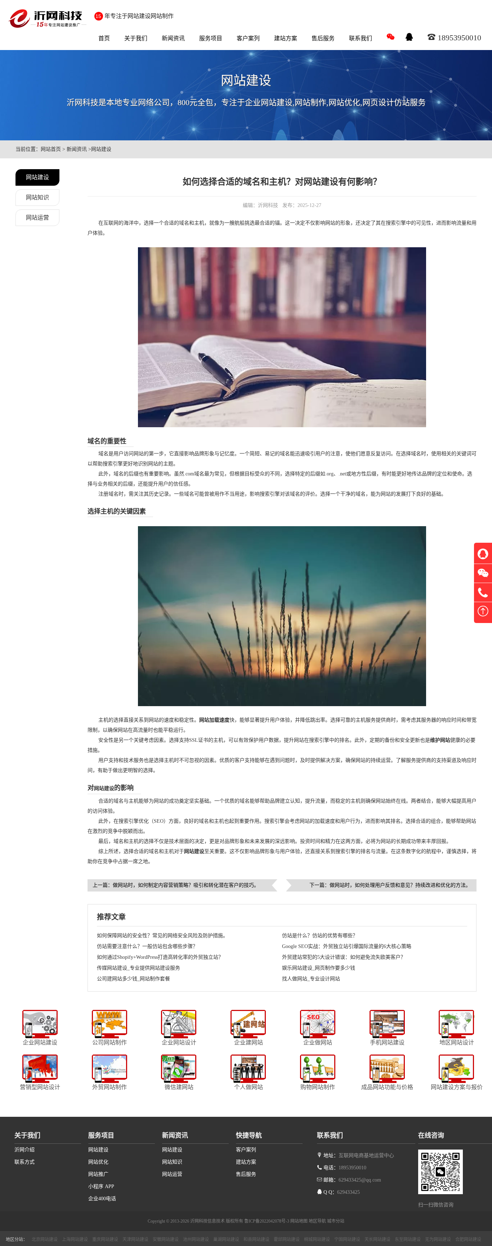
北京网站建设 (45, 1239)
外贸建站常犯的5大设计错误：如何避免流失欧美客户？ (344, 957)
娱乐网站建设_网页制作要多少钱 (318, 968)
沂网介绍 (24, 1149)
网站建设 (101, 149)
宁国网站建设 (347, 1239)
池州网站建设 (196, 1239)
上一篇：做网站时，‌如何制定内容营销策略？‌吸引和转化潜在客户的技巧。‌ (176, 885)
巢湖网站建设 (226, 1239)
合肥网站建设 (468, 1239)
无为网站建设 (438, 1239)
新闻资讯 (173, 38)
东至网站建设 (408, 1239)
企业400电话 (102, 1198)
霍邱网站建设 (287, 1239)
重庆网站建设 (105, 1239)
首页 (104, 38)
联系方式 (24, 1162)
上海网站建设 (75, 1239)
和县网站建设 (256, 1239)
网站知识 (37, 197)
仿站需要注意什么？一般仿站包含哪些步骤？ (147, 946)
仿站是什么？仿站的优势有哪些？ (320, 935)
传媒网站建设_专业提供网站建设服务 (138, 968)
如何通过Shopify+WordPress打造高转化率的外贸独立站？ (160, 957)
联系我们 (360, 38)
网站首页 (51, 149)
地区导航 (317, 1221)
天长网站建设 (377, 1239)
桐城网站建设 (317, 1239)
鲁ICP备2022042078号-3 (266, 1221)
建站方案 (285, 38)
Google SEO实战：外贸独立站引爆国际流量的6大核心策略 (346, 946)
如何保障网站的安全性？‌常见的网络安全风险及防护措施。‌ (162, 935)
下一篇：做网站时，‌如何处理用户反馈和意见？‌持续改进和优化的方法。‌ (390, 885)
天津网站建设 (135, 1239)
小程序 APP (101, 1186)
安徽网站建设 (166, 1239)
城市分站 (335, 1221)
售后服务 (323, 38)
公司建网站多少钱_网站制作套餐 (133, 978)
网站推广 (98, 1174)
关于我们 (135, 38)
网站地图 (299, 1221)
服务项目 (210, 38)
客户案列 (248, 38)
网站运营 (37, 218)
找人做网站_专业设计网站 (311, 978)
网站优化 (98, 1162)
